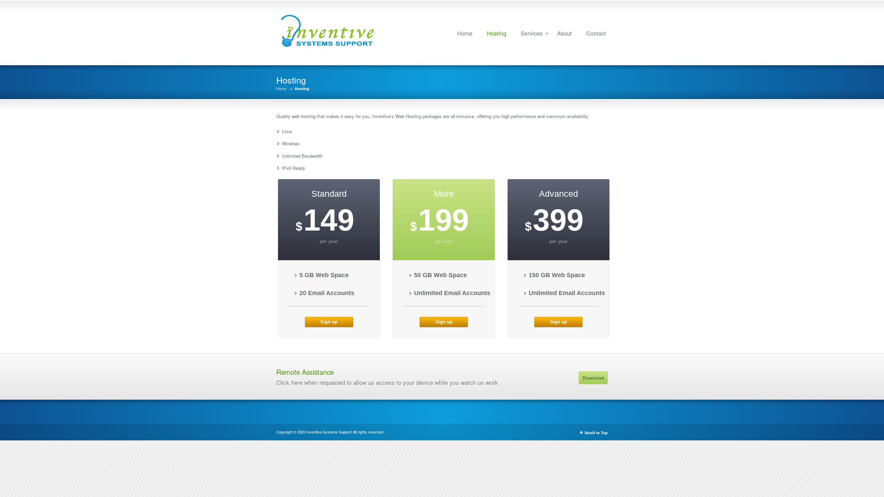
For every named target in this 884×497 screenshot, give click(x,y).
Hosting (496, 33)
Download (593, 377)
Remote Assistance (305, 372)
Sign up (328, 321)
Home (464, 33)
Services (531, 33)
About (564, 33)
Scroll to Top (596, 433)
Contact (596, 33)
